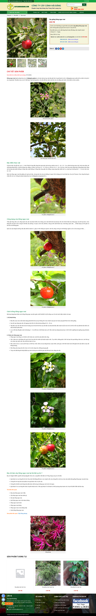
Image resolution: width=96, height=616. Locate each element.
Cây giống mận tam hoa (20, 587)
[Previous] (9, 38)
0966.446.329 (63, 39)
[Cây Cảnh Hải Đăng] (18, 6)
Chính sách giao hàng (60, 602)
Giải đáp (38, 605)
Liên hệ (81, 12)
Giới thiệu (44, 12)
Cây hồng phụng (22, 513)
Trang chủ (36, 12)
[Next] (44, 38)
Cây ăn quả (23, 15)
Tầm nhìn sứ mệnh (40, 602)
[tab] (15, 71)
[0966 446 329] (3, 603)
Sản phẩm (53, 12)
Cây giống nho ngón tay (75, 587)
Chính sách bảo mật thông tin (62, 607)
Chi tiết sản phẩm (15, 72)
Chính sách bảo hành (60, 610)
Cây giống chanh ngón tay (48, 587)
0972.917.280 (63, 41)
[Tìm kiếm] (84, 4)
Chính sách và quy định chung (67, 12)
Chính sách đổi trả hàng (60, 605)
